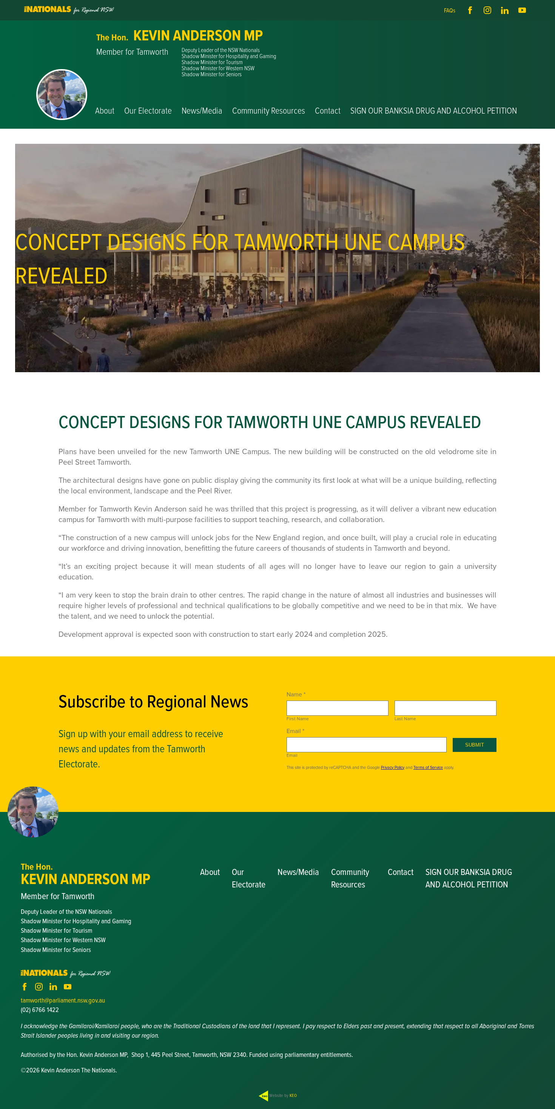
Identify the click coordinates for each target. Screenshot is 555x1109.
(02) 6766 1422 (40, 1009)
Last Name (405, 719)
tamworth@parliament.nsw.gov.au (63, 1000)
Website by (282, 1095)
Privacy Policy (392, 767)
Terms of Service (428, 767)
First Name (298, 719)
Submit (474, 745)
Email (292, 755)
